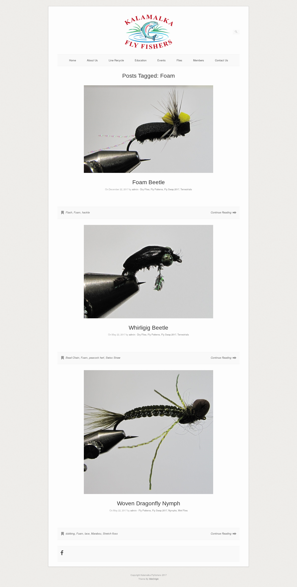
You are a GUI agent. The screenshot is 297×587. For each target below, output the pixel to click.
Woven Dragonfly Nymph (148, 503)
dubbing (70, 533)
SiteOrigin (154, 578)
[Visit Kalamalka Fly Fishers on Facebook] (61, 554)
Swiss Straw (113, 357)
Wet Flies (183, 510)
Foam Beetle (148, 182)
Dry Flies (145, 189)
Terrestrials (186, 189)
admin (135, 189)
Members (198, 60)
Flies (179, 60)
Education (140, 60)
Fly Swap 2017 (171, 189)
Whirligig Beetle (148, 328)
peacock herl (96, 357)
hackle (86, 212)
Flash (69, 212)
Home (72, 60)
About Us (92, 60)
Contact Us (221, 60)
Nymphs (172, 510)
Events (161, 60)
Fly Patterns (157, 189)
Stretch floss (110, 533)
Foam (77, 212)
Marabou (96, 533)
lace (87, 533)
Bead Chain (72, 357)
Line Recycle (116, 60)
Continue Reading (221, 212)
